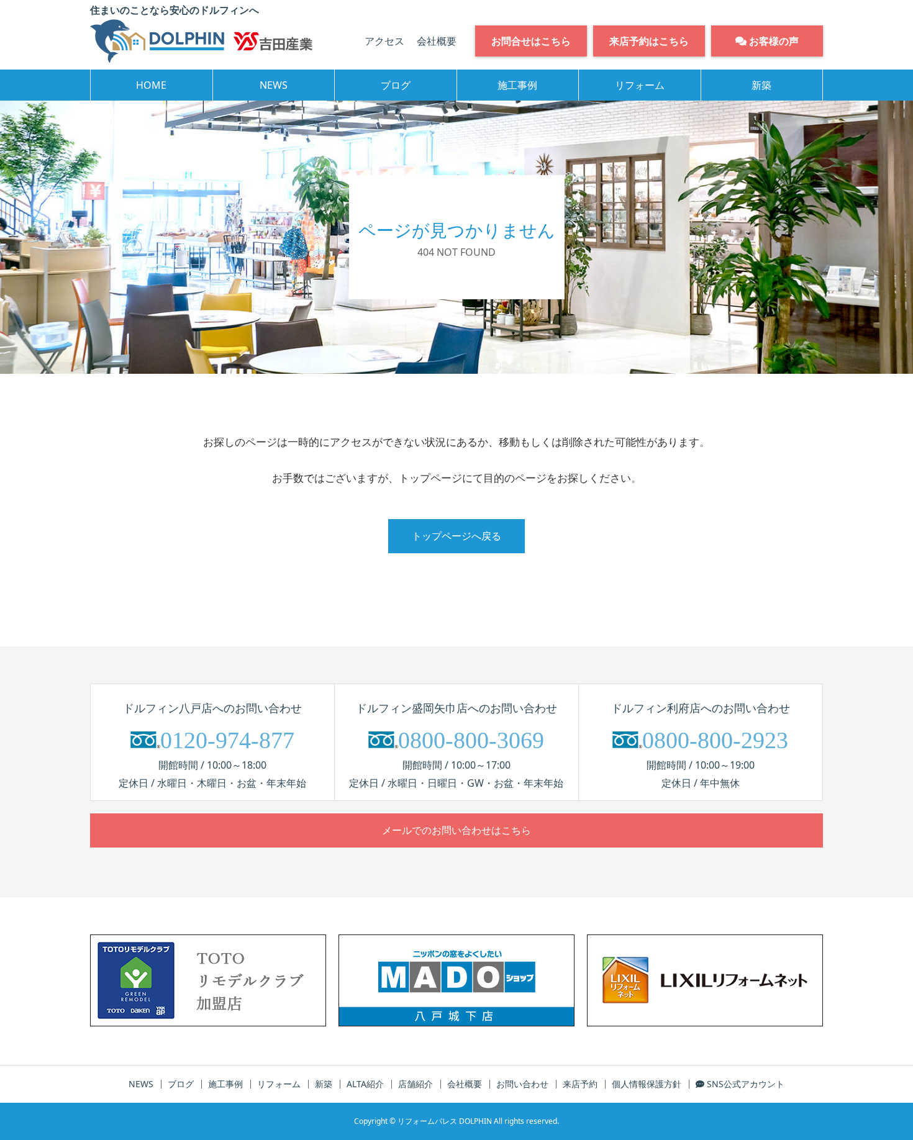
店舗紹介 (415, 1084)
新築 (761, 85)
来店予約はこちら (649, 41)
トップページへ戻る (456, 536)
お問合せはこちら (531, 41)
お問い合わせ (522, 1084)
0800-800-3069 (471, 740)
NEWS (274, 85)
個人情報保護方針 (646, 1084)
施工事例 (517, 85)
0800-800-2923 (715, 740)
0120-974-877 (227, 740)
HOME (151, 85)
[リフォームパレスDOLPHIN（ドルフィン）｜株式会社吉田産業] (201, 41)
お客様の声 (773, 41)
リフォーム (640, 85)
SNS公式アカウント (744, 1084)
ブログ (396, 85)
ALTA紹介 (365, 1084)
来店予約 (580, 1084)
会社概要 (437, 41)
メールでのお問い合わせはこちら (456, 830)
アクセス (384, 41)
